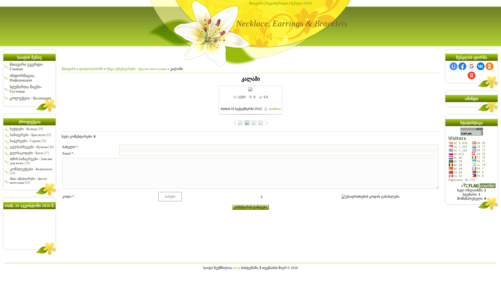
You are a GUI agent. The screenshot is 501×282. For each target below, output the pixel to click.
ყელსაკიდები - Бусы (26, 153)
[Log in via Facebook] (462, 66)
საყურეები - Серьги (25, 141)
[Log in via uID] (453, 66)
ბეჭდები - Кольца (23, 129)
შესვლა (297, 3)
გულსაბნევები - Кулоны (29, 147)
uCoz (236, 268)
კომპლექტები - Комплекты (31, 169)
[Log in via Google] (471, 66)
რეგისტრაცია (277, 3)
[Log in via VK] (481, 66)
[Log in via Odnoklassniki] (489, 66)
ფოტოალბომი (91, 69)
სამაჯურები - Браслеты (27, 135)
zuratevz (275, 109)
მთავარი (256, 3)
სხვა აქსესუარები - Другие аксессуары (137, 69)
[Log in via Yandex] (471, 75)
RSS (309, 3)
